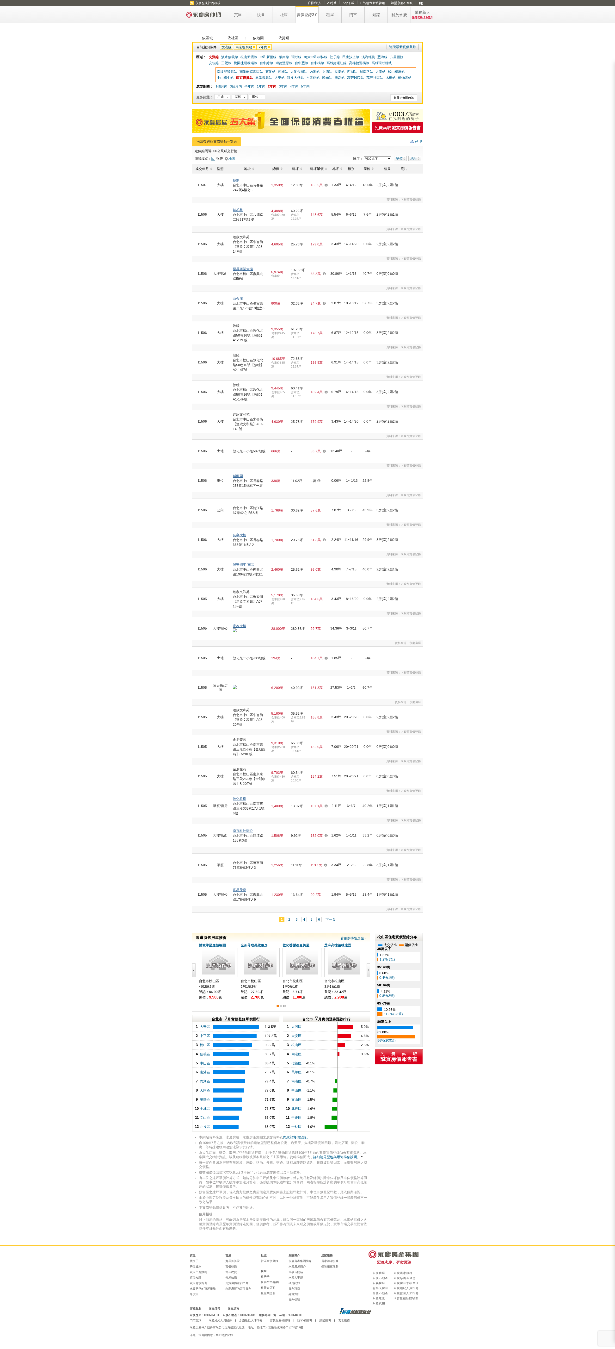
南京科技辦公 (243, 831)
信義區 (205, 1054)
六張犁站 (313, 78)
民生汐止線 (350, 57)
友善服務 (344, 1320)
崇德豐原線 (284, 63)
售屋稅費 (231, 1272)
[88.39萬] (238, 1063)
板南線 (284, 57)
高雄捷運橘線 (359, 63)
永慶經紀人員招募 (406, 1288)
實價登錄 (231, 1266)
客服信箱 (214, 1308)
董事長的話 (296, 1272)
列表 (219, 159)
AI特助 (332, 3)
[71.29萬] (238, 1109)
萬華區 (205, 1099)
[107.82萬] (238, 1036)
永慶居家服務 (403, 1273)
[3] (284, 1006)
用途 (220, 97)
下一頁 (331, 919)
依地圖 (258, 38)
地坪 (335, 169)
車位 (255, 97)
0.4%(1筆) (387, 978)
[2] (281, 1006)
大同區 (205, 1090)
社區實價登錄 (269, 1261)
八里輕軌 (396, 57)
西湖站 (352, 72)
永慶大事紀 (296, 1277)
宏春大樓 (239, 626)
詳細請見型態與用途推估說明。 (336, 1157)
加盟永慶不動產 (402, 3)
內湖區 (205, 1081)
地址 (413, 158)
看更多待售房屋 (352, 938)
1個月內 (221, 86)
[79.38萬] (238, 1081)
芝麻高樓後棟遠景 (337, 945)
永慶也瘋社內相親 (207, 3)
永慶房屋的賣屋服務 (238, 1288)
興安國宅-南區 (243, 565)
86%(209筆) (386, 1040)
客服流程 (233, 1308)
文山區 (205, 1117)
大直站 (380, 72)
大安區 (205, 1027)
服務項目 (294, 1288)
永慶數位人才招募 (406, 1293)
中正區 (205, 1036)
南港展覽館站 (227, 72)
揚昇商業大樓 (243, 269)
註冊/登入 (314, 3)
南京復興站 (243, 47)
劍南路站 (366, 72)
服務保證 (294, 1299)
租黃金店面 (268, 1287)
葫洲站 (283, 72)
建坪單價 (317, 169)
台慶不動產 (380, 1293)
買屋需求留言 (198, 1283)
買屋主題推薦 (198, 1272)
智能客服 (195, 1308)
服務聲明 (325, 1320)
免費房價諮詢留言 (236, 1283)
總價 (275, 169)
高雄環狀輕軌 (382, 63)
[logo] (203, 14)
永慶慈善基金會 (405, 1278)
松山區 (205, 1045)
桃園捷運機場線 (245, 63)
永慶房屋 (379, 1273)
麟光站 (327, 78)
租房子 (265, 1276)
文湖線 (226, 47)
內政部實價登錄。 (296, 1137)
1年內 (261, 86)
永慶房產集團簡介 (300, 1261)
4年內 (294, 86)
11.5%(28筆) (393, 1014)
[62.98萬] (238, 1127)
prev (194, 970)
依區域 (207, 38)
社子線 (335, 57)
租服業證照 (268, 1293)
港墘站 (340, 72)
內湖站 (315, 72)
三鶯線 (226, 63)
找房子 (194, 1261)
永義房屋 (379, 1283)
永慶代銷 (379, 1303)
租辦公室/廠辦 (270, 1282)
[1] (278, 1006)
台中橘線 (317, 63)
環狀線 (296, 57)
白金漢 (238, 298)
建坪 (295, 169)
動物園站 (405, 78)
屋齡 (237, 97)
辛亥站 (340, 78)
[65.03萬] (238, 1118)
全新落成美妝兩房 (254, 945)
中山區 (205, 1063)
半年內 (249, 86)
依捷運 (283, 38)
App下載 (348, 3)
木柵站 (391, 78)
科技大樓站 (295, 78)
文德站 (327, 72)
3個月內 (236, 86)
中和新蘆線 (268, 57)
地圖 (231, 159)
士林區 (205, 1109)
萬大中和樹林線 (315, 57)
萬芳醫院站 (355, 78)
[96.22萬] (238, 1045)
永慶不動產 (380, 1278)
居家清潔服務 (329, 1261)
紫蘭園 (238, 476)
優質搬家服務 (329, 1266)
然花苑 (238, 210)
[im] (421, 3)
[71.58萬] (238, 1100)
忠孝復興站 (263, 78)
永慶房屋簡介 (297, 1266)
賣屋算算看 (232, 1261)
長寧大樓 (239, 535)
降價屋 (194, 1294)
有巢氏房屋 (380, 1288)
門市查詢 (195, 1320)
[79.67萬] (238, 1072)
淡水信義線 (229, 57)
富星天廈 (239, 890)
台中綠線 (266, 63)
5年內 (305, 86)
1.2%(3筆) (387, 959)
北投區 (205, 1127)
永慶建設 (379, 1298)
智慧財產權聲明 (280, 1320)
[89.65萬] (238, 1054)
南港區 (205, 1072)
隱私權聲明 (304, 1320)
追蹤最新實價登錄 (402, 47)
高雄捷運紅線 (336, 63)
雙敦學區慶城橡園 (212, 945)
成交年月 (202, 169)
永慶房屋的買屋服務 (203, 1288)
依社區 (233, 38)
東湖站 (270, 72)
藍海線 (382, 57)
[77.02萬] (238, 1090)
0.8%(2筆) (387, 996)
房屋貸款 (195, 1266)
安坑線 (214, 63)
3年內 (283, 86)
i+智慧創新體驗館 (372, 3)
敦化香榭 (239, 799)
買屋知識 (195, 1277)
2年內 (263, 47)
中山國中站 (225, 78)
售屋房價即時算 (404, 98)
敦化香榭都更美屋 (296, 945)
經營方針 (294, 1294)
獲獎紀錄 (294, 1283)
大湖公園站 (298, 72)
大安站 (280, 78)
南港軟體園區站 (251, 72)
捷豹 (236, 180)
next (367, 970)
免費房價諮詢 (397, 127)
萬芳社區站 (374, 78)
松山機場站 (396, 72)
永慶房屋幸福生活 (406, 1283)
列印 (418, 141)
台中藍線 (301, 63)
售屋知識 (231, 1277)
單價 (399, 158)
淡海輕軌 (368, 57)
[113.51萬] (238, 1027)
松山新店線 (248, 57)
